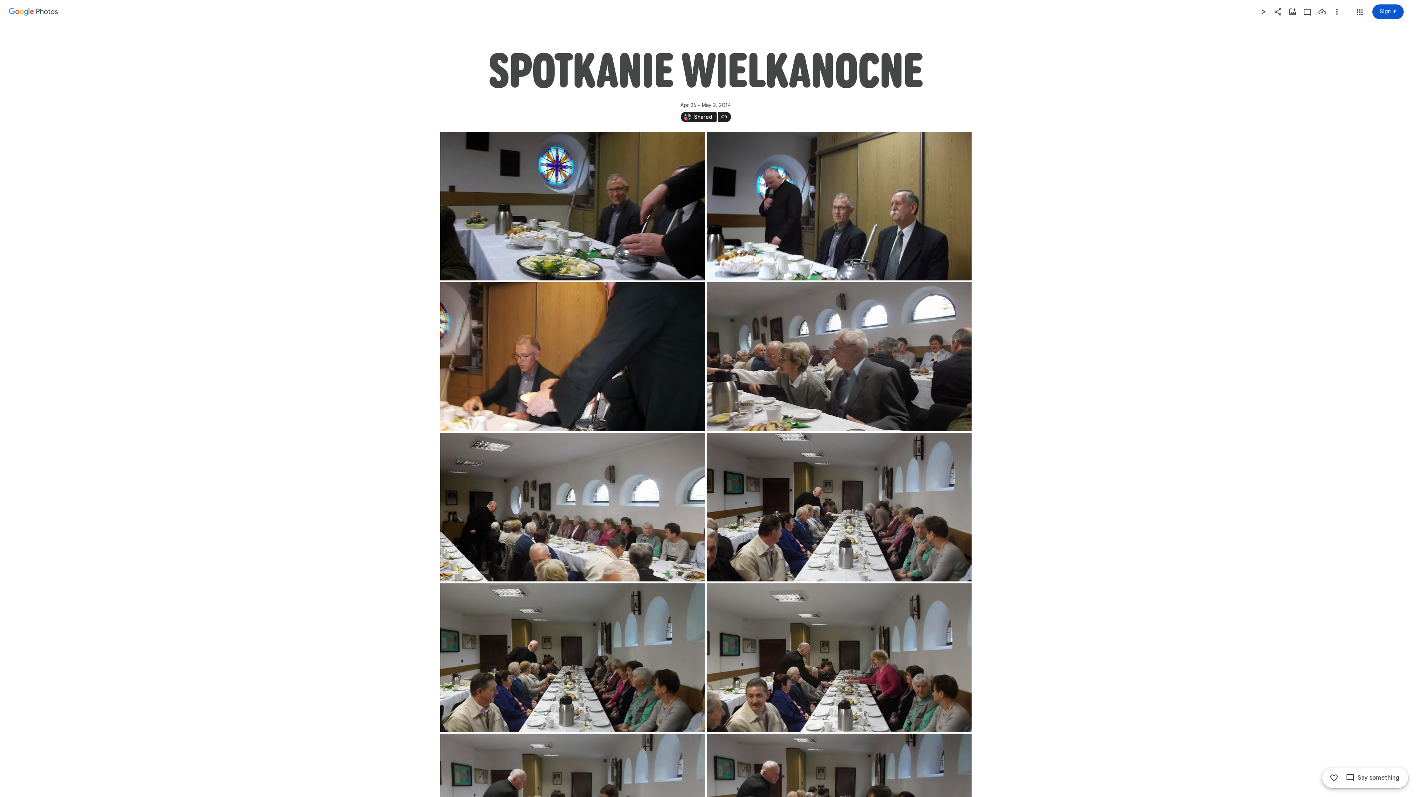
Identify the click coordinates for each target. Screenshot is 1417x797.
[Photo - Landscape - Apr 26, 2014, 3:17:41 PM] (839, 657)
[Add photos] (1292, 11)
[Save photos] (1322, 11)
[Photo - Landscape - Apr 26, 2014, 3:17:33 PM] (572, 657)
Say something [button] (1378, 778)
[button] (1359, 12)
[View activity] (1307, 11)
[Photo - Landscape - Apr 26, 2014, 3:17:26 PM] (839, 507)
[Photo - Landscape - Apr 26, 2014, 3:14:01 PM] (839, 206)
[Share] (1278, 11)
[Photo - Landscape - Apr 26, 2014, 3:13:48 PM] (572, 206)
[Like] (1334, 777)
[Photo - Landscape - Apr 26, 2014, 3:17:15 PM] (572, 507)
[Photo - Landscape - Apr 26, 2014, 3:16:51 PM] (839, 356)
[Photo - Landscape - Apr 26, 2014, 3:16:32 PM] (572, 356)
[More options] (1337, 11)
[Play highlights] (1263, 12)
